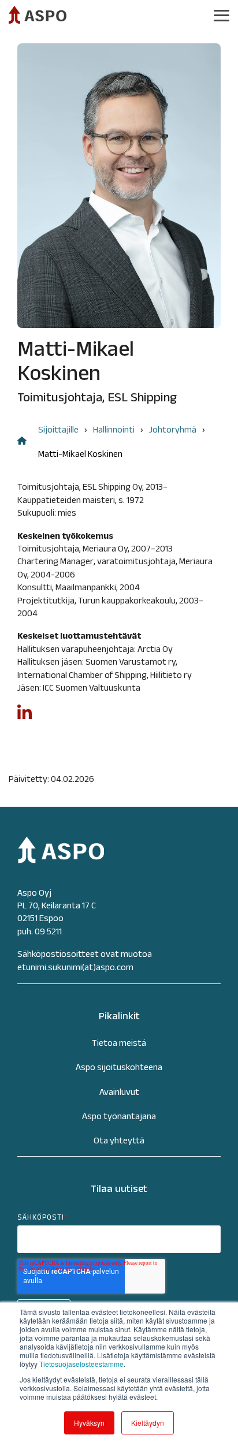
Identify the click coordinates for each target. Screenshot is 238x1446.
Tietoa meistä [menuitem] (119, 1043)
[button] (221, 15)
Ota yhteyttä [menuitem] (119, 1140)
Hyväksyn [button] (89, 1423)
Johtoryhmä (172, 429)
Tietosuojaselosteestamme (81, 1364)
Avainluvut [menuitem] (119, 1092)
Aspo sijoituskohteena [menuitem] (119, 1067)
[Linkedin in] (24, 717)
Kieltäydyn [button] (147, 1423)
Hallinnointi (114, 429)
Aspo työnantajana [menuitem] (119, 1116)
